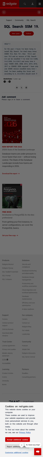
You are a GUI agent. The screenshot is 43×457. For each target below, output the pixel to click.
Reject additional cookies (17, 446)
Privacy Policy (25, 432)
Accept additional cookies (17, 439)
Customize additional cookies (16, 452)
